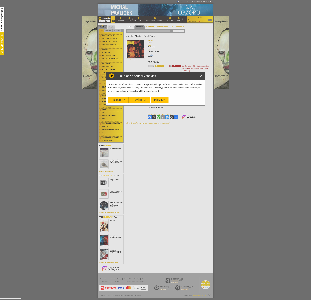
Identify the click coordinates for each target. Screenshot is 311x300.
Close (201, 76)
